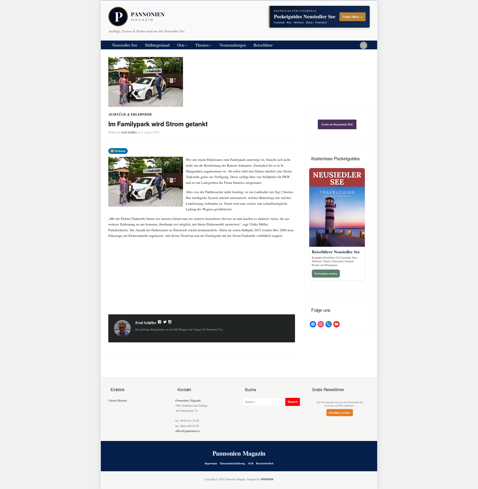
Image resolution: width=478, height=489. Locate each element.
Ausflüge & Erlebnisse (130, 114)
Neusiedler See (124, 45)
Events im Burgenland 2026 (337, 124)
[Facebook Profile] (160, 323)
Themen (202, 45)
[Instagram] (170, 323)
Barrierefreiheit (265, 463)
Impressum (211, 463)
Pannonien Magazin (239, 453)
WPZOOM (267, 479)
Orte (181, 45)
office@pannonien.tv (187, 431)
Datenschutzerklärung (232, 463)
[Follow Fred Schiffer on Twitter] (165, 323)
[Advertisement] (201, 282)
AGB (250, 463)
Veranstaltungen (232, 45)
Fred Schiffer (129, 132)
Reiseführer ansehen (339, 412)
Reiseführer (263, 45)
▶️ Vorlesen (118, 150)
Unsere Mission (117, 400)
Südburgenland (157, 45)
